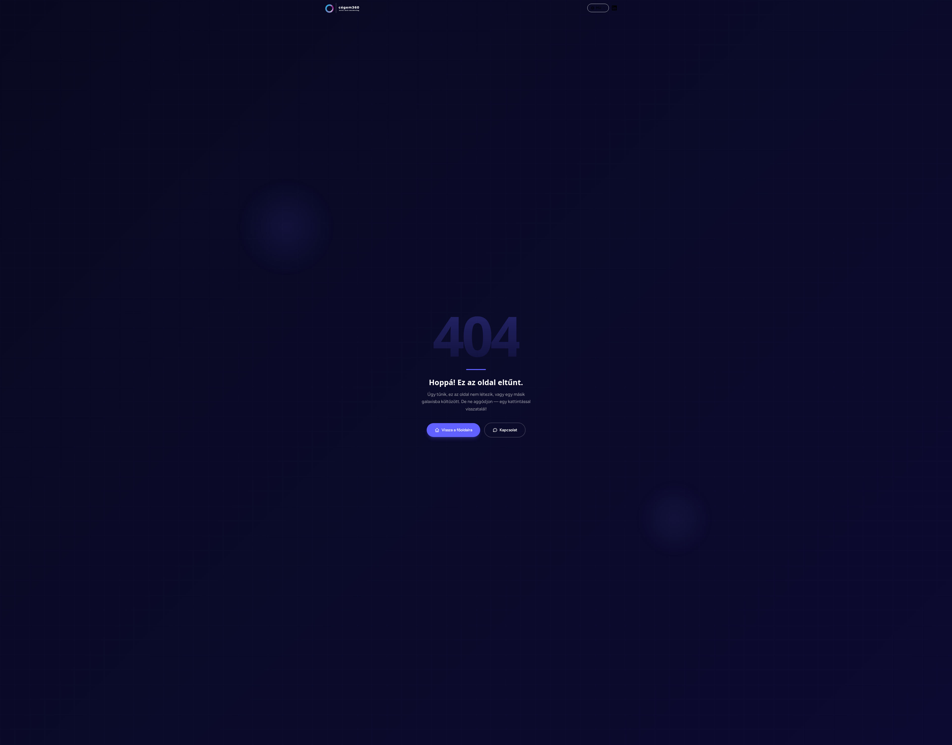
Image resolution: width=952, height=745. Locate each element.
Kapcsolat (508, 430)
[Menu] (623, 7)
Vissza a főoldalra (457, 430)
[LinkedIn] (614, 7)
